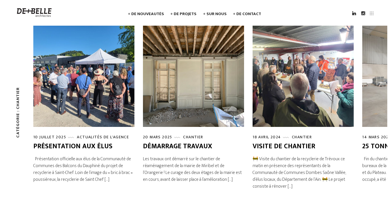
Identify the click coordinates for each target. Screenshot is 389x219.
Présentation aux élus (72, 146)
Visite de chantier (284, 146)
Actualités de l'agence (103, 137)
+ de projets (183, 13)
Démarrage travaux (177, 146)
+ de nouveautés (146, 13)
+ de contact (247, 13)
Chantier (193, 137)
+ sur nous (215, 13)
